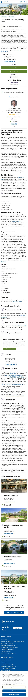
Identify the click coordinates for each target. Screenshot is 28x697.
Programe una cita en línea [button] (14, 67)
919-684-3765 (15, 121)
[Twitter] (3, 630)
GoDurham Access (5, 384)
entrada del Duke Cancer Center (10, 430)
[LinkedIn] (8, 627)
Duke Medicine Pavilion (18, 409)
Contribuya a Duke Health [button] (13, 612)
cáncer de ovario (6, 205)
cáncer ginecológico (6, 203)
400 (10, 376)
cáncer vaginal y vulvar (7, 209)
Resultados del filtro (14, 97)
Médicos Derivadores (5, 670)
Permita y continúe (9, 348)
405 (14, 376)
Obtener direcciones (9, 61)
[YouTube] (6, 630)
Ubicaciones (11, 16)
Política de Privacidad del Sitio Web (8, 653)
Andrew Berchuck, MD (14, 108)
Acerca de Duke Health (6, 660)
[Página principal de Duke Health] (3, 1)
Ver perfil (13, 123)
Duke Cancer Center (17, 301)
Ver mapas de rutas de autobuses (14, 396)
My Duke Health (16, 221)
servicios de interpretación (20, 326)
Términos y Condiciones (6, 651)
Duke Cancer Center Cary (12, 557)
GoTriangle (18, 375)
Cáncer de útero (5, 207)
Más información (18, 346)
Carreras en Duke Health (6, 664)
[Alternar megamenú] (24, 2)
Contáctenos (17, 628)
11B (12, 375)
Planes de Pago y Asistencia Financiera (9, 647)
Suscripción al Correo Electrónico (8, 668)
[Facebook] (3, 627)
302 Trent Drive (11, 405)
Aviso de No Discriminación (7, 643)
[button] (21, 1)
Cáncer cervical (5, 201)
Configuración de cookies (14, 687)
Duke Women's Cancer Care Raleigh (13, 526)
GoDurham (12, 373)
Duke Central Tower (6, 448)
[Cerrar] (25, 673)
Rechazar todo (14, 690)
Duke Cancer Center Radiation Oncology (14, 587)
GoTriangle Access (16, 384)
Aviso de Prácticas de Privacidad (8, 645)
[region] (14, 684)
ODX (22, 376)
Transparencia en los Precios (7, 649)
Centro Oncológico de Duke (13, 414)
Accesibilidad (4, 639)
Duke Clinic (20, 406)
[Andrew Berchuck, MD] (14, 103)
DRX (18, 376)
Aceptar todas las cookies (14, 694)
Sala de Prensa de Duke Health (7, 666)
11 (8, 375)
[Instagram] (6, 627)
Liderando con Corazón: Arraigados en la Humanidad (12, 641)
